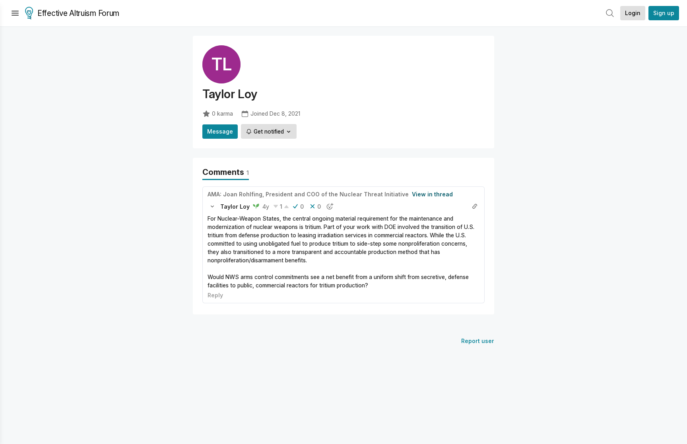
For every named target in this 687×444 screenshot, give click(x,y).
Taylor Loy (235, 206)
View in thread (432, 194)
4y (265, 206)
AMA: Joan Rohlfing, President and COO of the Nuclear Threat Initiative (308, 194)
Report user (477, 340)
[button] (212, 206)
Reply (215, 295)
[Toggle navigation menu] (15, 13)
